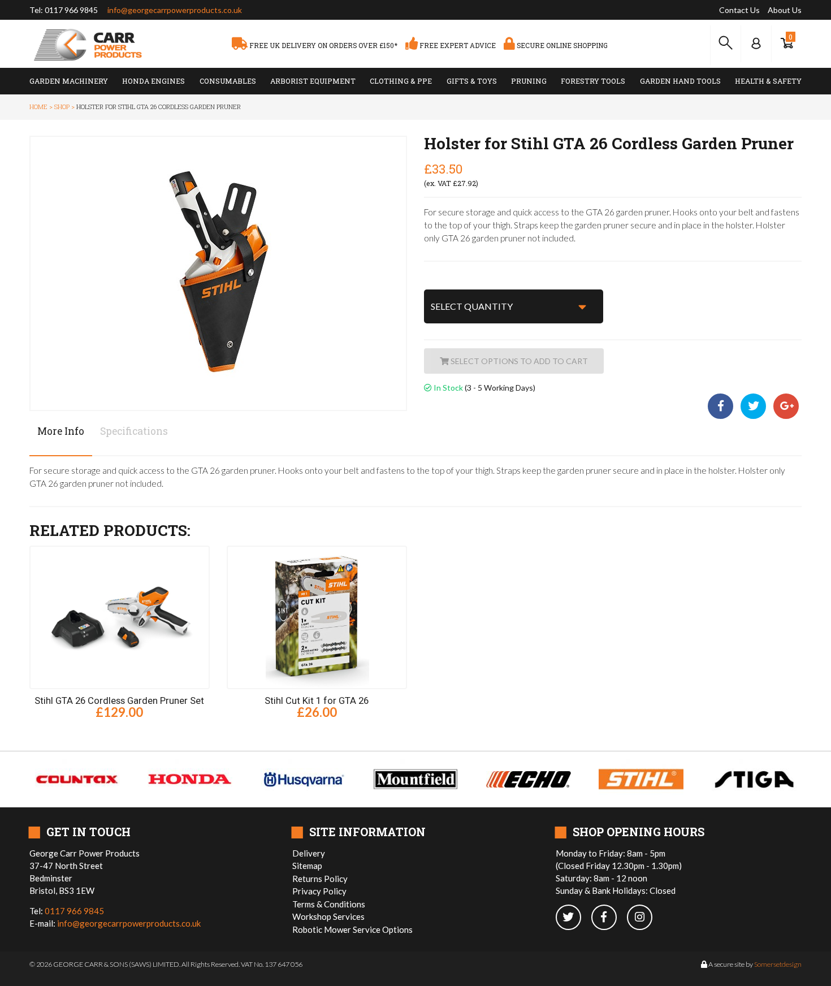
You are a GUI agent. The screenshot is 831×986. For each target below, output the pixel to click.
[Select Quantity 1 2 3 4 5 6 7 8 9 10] (513, 306)
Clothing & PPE (401, 80)
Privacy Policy (319, 891)
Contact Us (739, 10)
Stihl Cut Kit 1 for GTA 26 (317, 700)
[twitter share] (754, 407)
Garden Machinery (68, 80)
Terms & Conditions (328, 904)
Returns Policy (320, 878)
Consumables (228, 80)
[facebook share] (723, 407)
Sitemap (307, 865)
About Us (785, 10)
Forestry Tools (593, 80)
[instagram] (644, 918)
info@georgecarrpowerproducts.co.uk (174, 10)
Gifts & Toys (472, 80)
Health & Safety (768, 80)
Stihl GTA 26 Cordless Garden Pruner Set (119, 700)
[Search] (726, 43)
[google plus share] (786, 407)
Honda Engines (153, 80)
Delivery (308, 853)
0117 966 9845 (71, 10)
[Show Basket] (787, 43)
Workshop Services (328, 916)
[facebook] (609, 918)
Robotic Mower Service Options (352, 929)
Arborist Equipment (313, 80)
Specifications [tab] (134, 431)
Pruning (529, 80)
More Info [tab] (60, 431)
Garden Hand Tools (680, 80)
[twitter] (573, 918)
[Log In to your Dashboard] (756, 43)
